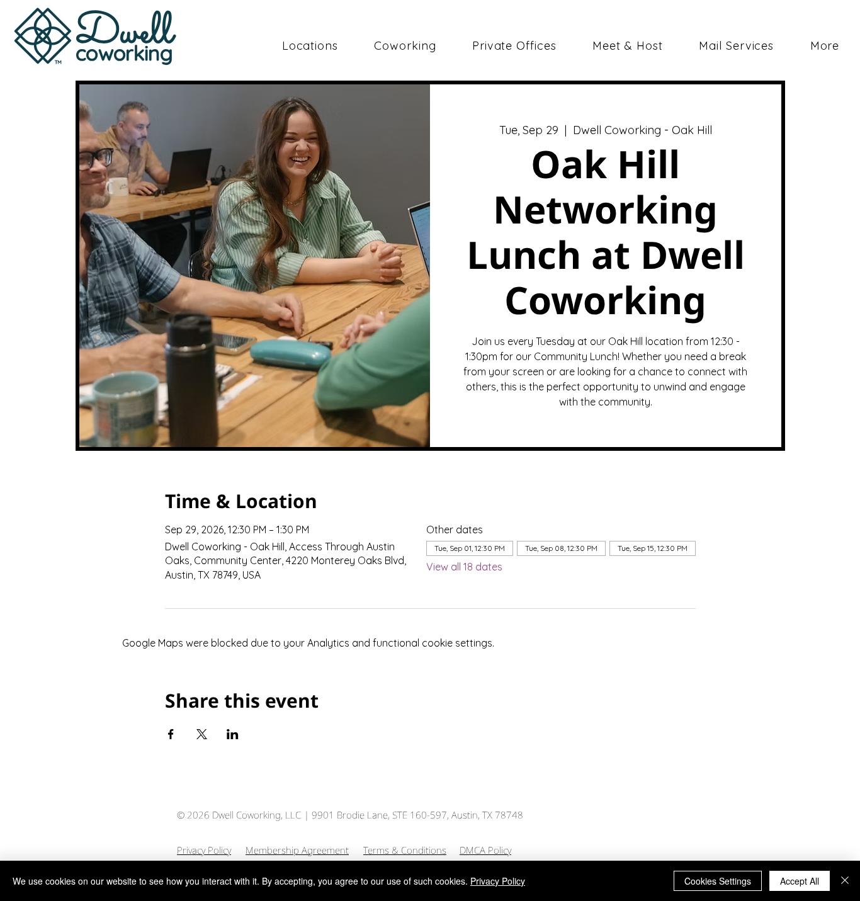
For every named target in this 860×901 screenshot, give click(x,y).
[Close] (844, 881)
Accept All (799, 881)
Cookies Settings (717, 881)
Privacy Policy (204, 850)
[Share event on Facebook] (171, 734)
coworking (124, 52)
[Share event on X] (202, 734)
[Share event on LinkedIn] (233, 734)
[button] (405, 45)
